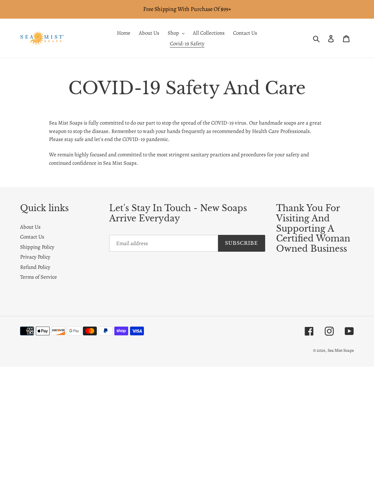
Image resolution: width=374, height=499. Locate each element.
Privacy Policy (35, 256)
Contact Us (32, 236)
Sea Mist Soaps (341, 350)
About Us (30, 227)
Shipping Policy (37, 247)
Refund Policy (35, 267)
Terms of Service (38, 277)
